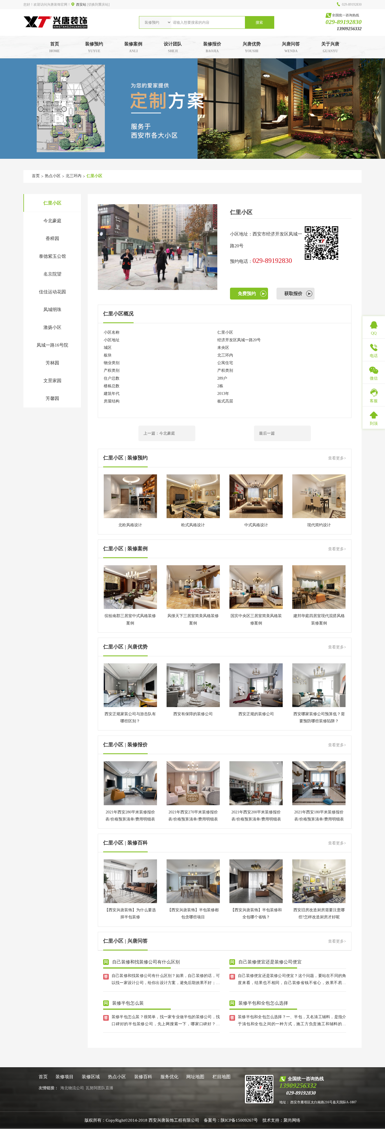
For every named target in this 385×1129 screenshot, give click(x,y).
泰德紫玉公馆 (52, 256)
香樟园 (52, 238)
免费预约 (247, 293)
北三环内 (73, 176)
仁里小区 (94, 176)
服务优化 (169, 1076)
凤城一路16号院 (52, 345)
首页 (36, 176)
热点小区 (53, 176)
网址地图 (195, 1076)
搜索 (259, 22)
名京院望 (52, 274)
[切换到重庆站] (98, 4)
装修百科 (143, 1076)
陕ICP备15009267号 (239, 1120)
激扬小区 (52, 327)
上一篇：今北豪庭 (159, 433)
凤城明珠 (52, 309)
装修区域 (91, 1076)
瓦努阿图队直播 (99, 1088)
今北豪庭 (52, 220)
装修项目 (65, 1076)
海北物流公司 (72, 1088)
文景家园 (52, 380)
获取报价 (293, 293)
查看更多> (337, 458)
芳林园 (52, 362)
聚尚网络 (292, 1120)
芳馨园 (52, 398)
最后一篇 (267, 433)
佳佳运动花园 (52, 291)
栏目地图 (222, 1076)
